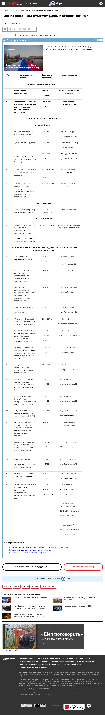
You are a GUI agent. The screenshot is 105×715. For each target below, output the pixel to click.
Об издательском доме (28, 661)
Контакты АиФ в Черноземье (48, 658)
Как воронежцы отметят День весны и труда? (31, 550)
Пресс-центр (85, 658)
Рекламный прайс (26, 658)
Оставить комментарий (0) (83, 567)
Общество (16, 23)
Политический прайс (72, 664)
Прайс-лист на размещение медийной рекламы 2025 (40, 664)
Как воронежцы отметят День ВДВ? (78, 606)
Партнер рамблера (54, 705)
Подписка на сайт (70, 658)
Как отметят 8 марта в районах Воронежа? (29, 553)
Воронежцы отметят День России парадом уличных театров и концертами (30, 599)
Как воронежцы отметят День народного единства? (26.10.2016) (39, 547)
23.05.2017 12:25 (8, 10)
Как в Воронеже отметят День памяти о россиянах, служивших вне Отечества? (29, 607)
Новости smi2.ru (10, 650)
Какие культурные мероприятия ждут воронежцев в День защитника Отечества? (30, 615)
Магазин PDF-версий (85, 661)
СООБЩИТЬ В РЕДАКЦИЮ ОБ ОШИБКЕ (33, 667)
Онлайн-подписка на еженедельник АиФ (57, 661)
